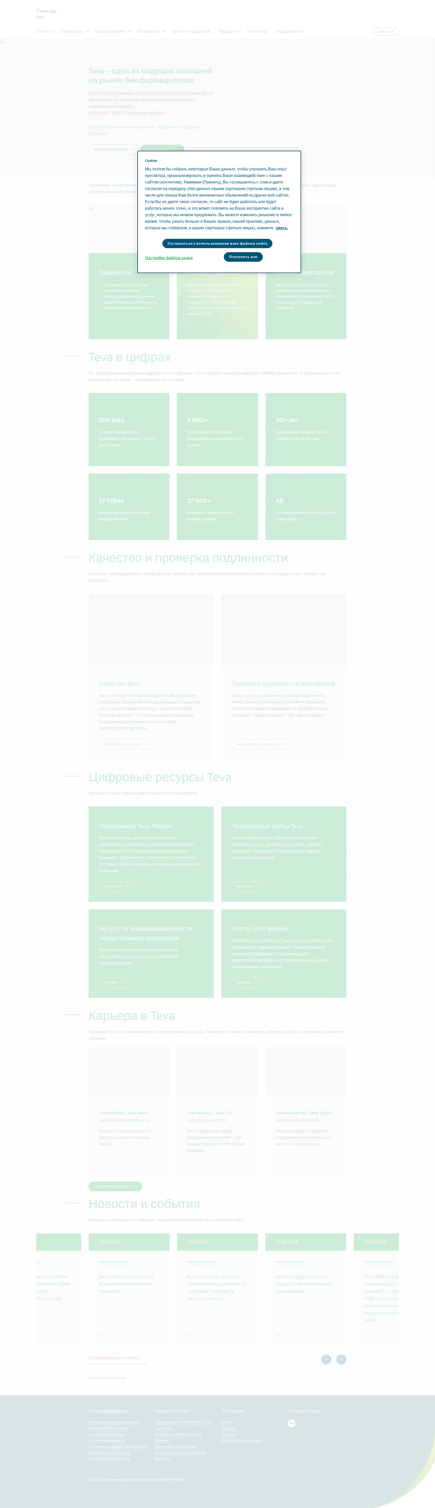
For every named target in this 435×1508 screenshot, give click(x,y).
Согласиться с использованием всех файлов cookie (217, 243)
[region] (219, 212)
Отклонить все (243, 257)
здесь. (282, 228)
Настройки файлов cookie (169, 257)
